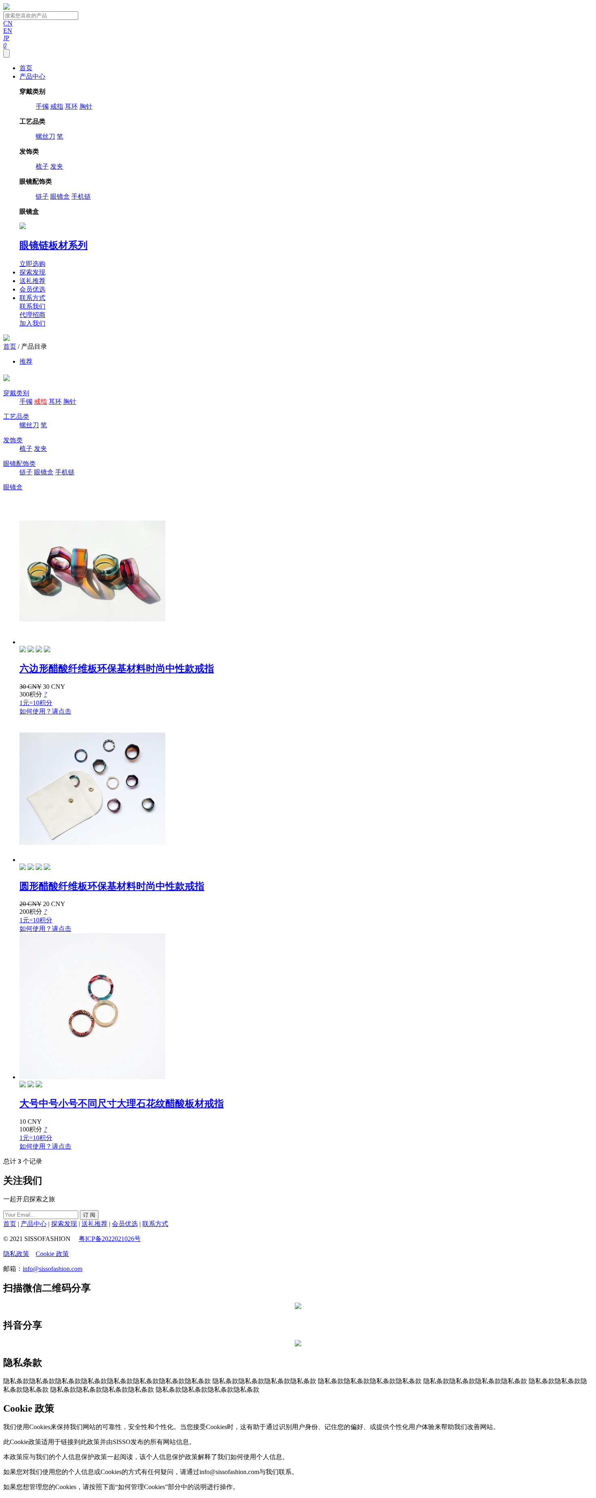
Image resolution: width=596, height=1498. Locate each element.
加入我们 (32, 323)
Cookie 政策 (52, 1253)
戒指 (56, 106)
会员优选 (32, 289)
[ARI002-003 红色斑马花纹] (39, 1085)
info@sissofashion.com (52, 1268)
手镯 (42, 106)
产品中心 (32, 76)
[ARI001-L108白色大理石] (47, 867)
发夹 (56, 166)
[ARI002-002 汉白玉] (31, 1085)
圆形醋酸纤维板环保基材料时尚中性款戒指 (111, 886)
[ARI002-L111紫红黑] (22, 650)
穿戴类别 (16, 393)
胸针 (85, 106)
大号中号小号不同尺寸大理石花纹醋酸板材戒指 (121, 1103)
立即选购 (32, 263)
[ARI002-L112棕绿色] (31, 650)
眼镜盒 (60, 196)
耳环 (71, 106)
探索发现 (32, 272)
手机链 (81, 196)
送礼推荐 (32, 280)
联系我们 (32, 306)
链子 (42, 196)
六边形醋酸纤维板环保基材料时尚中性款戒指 (116, 668)
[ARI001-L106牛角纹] (31, 867)
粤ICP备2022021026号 (110, 1238)
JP (6, 37)
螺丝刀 (45, 136)
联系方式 (32, 297)
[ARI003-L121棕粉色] (39, 650)
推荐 (25, 361)
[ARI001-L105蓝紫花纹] (22, 867)
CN (8, 23)
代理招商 (32, 314)
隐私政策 (16, 1253)
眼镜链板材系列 (53, 245)
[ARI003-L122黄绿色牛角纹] (47, 650)
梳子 (42, 166)
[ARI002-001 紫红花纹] (22, 1085)
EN (7, 30)
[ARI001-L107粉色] (39, 867)
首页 (25, 67)
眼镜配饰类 (19, 463)
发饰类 (13, 440)
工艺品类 (16, 416)
